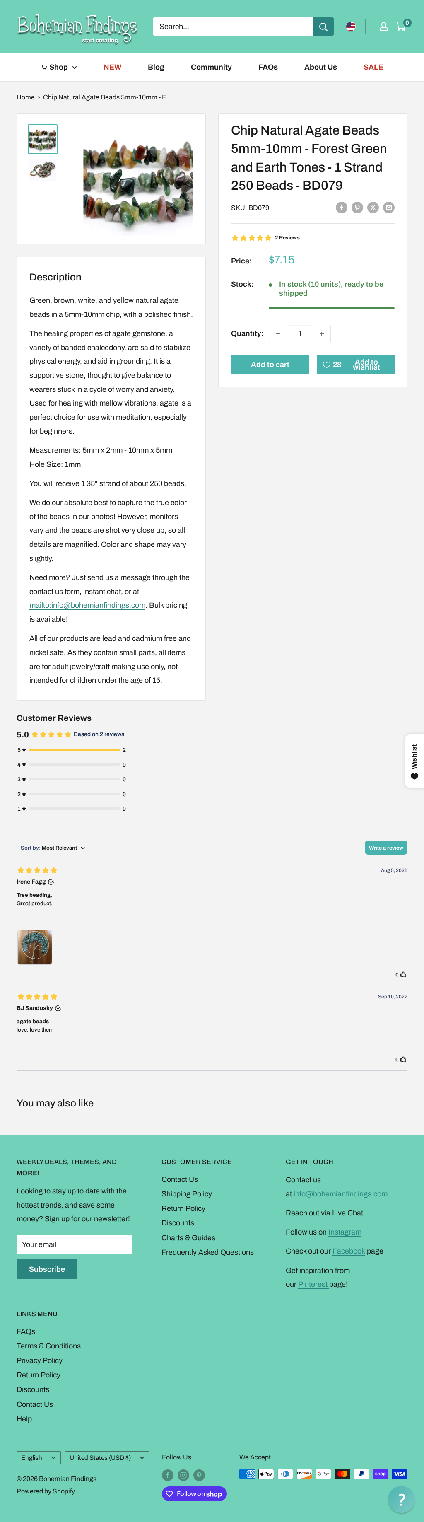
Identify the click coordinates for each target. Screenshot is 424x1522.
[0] (400, 26)
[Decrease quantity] (278, 334)
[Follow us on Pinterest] (199, 1475)
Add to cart (270, 364)
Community (211, 67)
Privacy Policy (40, 1360)
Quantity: (247, 333)
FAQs (268, 67)
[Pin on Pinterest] (357, 208)
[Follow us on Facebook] (167, 1475)
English (31, 1457)
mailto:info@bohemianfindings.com (87, 605)
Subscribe (47, 1269)
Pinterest (313, 1284)
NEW (112, 67)
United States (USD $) (100, 1457)
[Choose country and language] (351, 26)
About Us (320, 67)
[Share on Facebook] (341, 208)
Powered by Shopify (46, 1491)
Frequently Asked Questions (207, 1252)
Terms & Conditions (49, 1346)
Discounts (177, 1223)
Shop (58, 67)
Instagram (344, 1232)
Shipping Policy (186, 1194)
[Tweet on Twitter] (373, 208)
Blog (156, 67)
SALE (373, 67)
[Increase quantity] (321, 334)
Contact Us (179, 1179)
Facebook (348, 1251)
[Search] (323, 26)
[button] (401, 1499)
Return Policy (183, 1208)
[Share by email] (389, 208)
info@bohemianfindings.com (341, 1194)
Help (24, 1419)
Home (26, 97)
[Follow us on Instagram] (183, 1475)
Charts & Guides (188, 1238)
